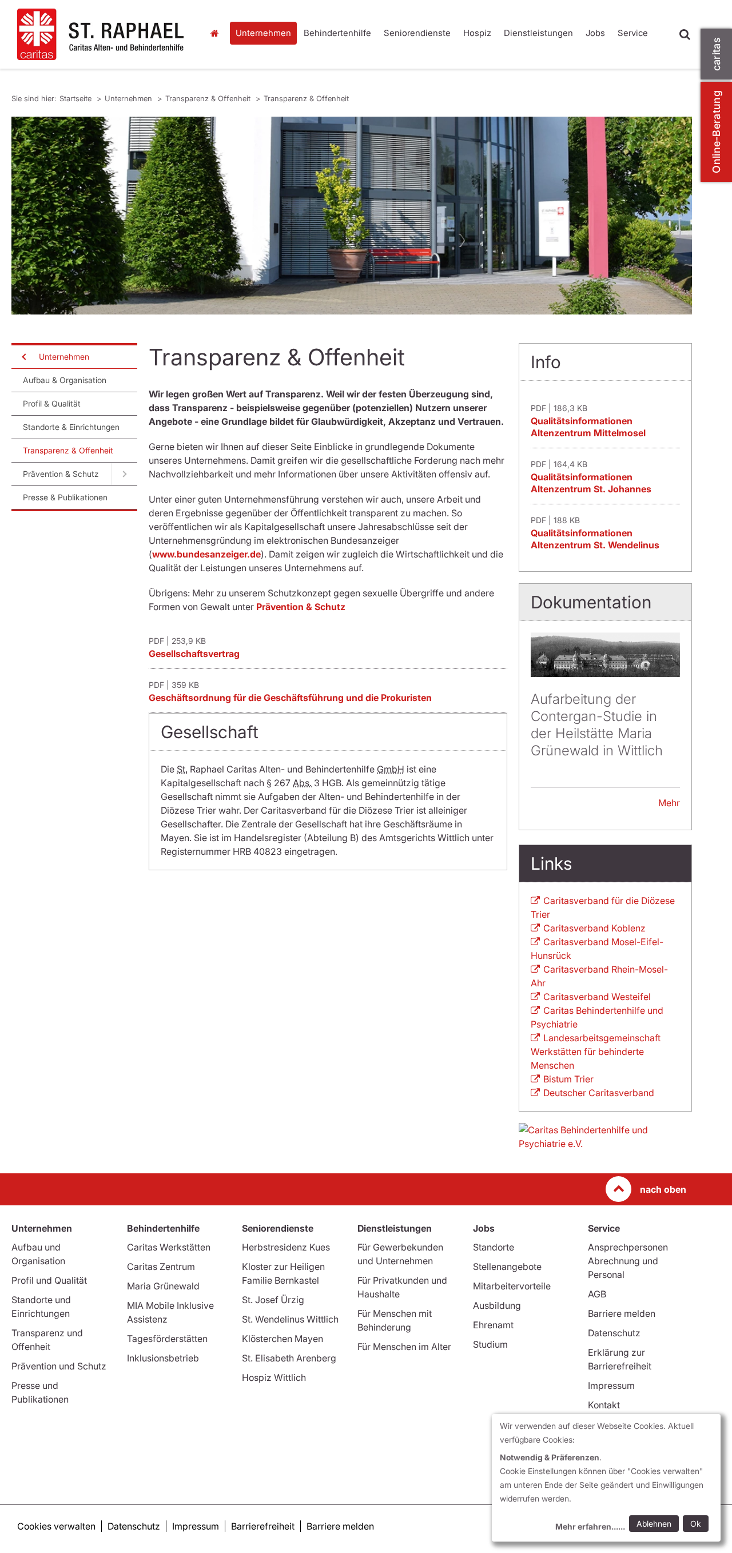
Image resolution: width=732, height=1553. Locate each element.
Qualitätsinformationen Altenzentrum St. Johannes (591, 483)
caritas (716, 54)
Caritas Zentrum (161, 1266)
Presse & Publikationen (65, 497)
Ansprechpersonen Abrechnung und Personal (628, 1260)
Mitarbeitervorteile (512, 1286)
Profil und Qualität (49, 1280)
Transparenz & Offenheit (209, 98)
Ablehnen (653, 1523)
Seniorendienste (417, 32)
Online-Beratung (716, 131)
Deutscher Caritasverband (598, 1092)
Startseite (217, 33)
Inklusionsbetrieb (163, 1358)
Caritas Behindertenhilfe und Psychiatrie (597, 1017)
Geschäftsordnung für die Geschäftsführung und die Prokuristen (290, 697)
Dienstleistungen (538, 32)
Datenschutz (614, 1333)
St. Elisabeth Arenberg (289, 1358)
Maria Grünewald (163, 1286)
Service (633, 32)
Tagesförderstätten (167, 1338)
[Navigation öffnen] (22, 356)
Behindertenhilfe (337, 32)
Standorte (493, 1247)
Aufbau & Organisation (64, 380)
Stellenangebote (507, 1266)
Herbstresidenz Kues (286, 1247)
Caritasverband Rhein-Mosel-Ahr (599, 976)
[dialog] (606, 1478)
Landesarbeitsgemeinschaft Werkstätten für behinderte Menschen (596, 1051)
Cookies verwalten (56, 1526)
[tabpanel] (351, 215)
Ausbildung (497, 1305)
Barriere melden (621, 1313)
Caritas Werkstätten (168, 1247)
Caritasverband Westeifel (597, 996)
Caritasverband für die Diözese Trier (603, 907)
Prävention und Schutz (58, 1366)
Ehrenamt (493, 1325)
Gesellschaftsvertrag (194, 653)
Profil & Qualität (52, 403)
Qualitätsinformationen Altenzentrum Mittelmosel (588, 427)
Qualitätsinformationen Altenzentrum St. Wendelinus (595, 539)
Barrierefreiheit (263, 1526)
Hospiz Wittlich (274, 1377)
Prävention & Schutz (61, 474)
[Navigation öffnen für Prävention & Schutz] (124, 474)
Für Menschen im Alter (404, 1346)
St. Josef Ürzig (273, 1299)
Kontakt (604, 1405)
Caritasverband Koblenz (594, 928)
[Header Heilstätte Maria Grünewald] (605, 654)
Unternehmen (263, 32)
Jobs (595, 32)
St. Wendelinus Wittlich (290, 1319)
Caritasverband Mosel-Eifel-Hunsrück (597, 948)
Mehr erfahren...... (590, 1526)
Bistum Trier (568, 1079)
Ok (695, 1523)
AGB (597, 1294)
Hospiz (477, 32)
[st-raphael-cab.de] (101, 34)
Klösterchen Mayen (282, 1338)
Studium (490, 1344)
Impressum (611, 1385)
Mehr (669, 803)
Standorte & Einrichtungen (71, 427)
